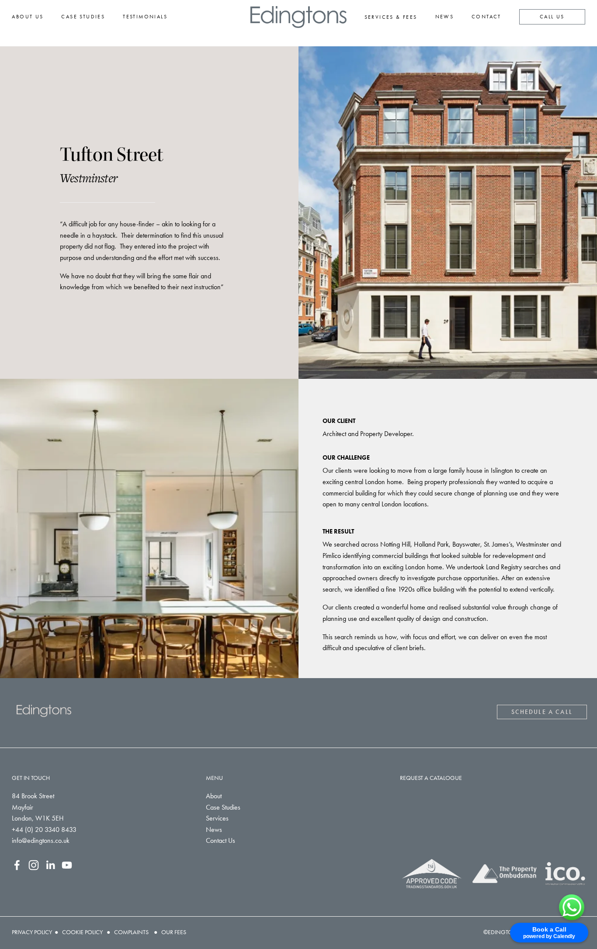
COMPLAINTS (131, 932)
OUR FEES (173, 932)
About (214, 796)
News (444, 17)
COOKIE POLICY (82, 932)
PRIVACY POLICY (32, 932)
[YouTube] (67, 865)
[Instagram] (33, 865)
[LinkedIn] (50, 865)
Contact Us (220, 840)
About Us (27, 17)
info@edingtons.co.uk (40, 840)
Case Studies (83, 17)
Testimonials (145, 17)
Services (217, 818)
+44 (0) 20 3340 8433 (44, 829)
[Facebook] (17, 865)
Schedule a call (542, 712)
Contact (486, 17)
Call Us (552, 17)
